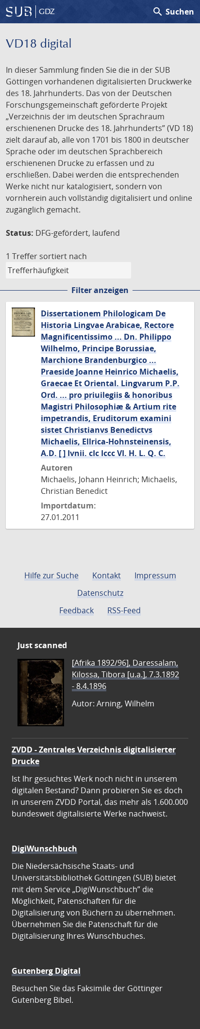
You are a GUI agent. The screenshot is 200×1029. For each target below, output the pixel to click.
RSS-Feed (124, 610)
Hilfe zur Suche (51, 575)
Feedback (76, 610)
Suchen (173, 11)
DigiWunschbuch (44, 848)
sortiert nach (63, 256)
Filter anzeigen (100, 290)
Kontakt (106, 575)
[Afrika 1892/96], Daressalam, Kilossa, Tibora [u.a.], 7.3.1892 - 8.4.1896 (125, 674)
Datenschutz (100, 593)
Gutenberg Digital (46, 970)
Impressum (155, 575)
